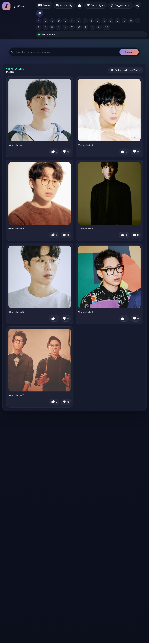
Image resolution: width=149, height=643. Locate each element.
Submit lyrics (96, 5)
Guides (44, 5)
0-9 (106, 27)
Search (129, 52)
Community (64, 5)
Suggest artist (120, 5)
